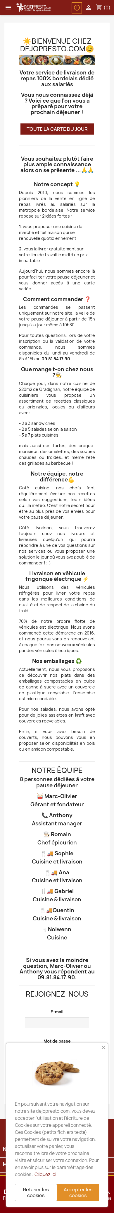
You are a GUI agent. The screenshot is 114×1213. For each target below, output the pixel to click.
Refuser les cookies (36, 1192)
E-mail (57, 1011)
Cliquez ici (45, 1174)
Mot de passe (57, 1041)
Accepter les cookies (78, 1192)
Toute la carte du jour (57, 129)
